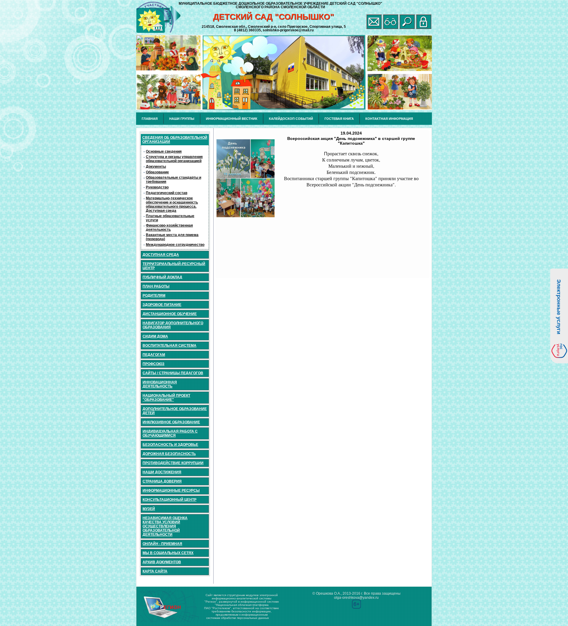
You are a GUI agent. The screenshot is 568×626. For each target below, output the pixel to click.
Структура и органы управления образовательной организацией (174, 159)
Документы (156, 166)
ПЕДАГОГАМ (154, 355)
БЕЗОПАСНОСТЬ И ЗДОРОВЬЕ (170, 445)
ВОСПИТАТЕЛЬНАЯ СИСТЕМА (169, 345)
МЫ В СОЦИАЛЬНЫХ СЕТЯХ (168, 553)
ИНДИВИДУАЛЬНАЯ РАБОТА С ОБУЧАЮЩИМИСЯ (170, 433)
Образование (157, 172)
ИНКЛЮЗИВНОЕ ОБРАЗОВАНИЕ (171, 422)
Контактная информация (389, 118)
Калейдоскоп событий (291, 118)
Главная (150, 118)
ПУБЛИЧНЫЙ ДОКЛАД (162, 277)
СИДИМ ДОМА (155, 336)
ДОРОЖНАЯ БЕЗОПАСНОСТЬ (169, 454)
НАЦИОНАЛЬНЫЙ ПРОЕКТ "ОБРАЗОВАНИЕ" (166, 397)
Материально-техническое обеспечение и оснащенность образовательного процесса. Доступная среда (172, 204)
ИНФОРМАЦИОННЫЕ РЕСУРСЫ (171, 490)
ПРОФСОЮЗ (153, 364)
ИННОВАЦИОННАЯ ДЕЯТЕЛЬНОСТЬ (160, 384)
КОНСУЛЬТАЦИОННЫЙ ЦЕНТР (169, 500)
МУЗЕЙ (149, 509)
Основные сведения (164, 151)
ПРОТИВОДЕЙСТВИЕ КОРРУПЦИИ (173, 463)
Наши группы (181, 118)
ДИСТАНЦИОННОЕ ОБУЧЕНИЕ (170, 314)
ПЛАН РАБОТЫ (156, 286)
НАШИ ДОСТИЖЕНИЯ (162, 472)
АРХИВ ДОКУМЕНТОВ (162, 562)
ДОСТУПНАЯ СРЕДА (161, 255)
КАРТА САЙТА (155, 571)
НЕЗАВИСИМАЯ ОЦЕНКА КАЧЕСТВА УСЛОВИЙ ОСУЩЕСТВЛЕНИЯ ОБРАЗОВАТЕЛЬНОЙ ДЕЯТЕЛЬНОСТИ (165, 526)
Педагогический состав (166, 193)
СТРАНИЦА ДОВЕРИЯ (162, 481)
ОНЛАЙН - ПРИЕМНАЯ (162, 544)
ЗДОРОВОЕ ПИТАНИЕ (162, 305)
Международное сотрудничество (175, 245)
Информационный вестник (231, 118)
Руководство (157, 187)
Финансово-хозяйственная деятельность (169, 227)
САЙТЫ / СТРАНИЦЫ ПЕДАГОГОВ (173, 373)
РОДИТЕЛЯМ (154, 295)
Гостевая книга (339, 118)
